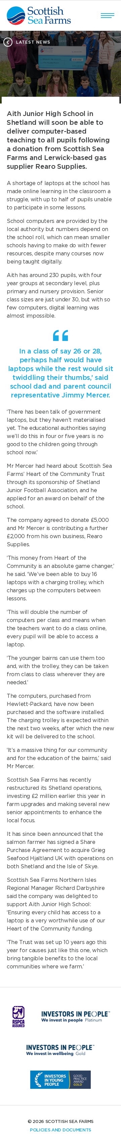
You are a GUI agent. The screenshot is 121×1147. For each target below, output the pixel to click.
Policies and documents (60, 1130)
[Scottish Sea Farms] (39, 15)
